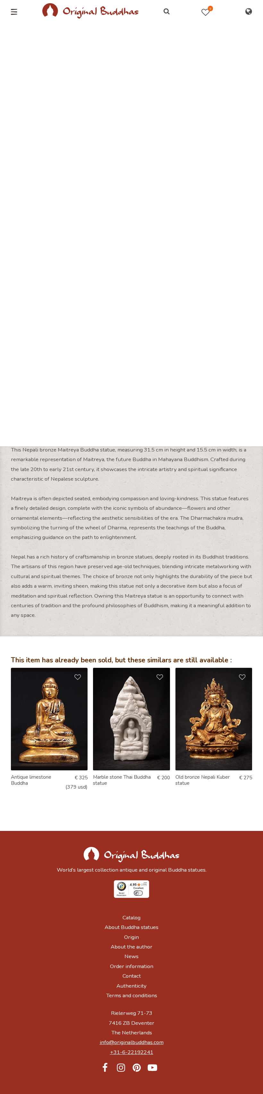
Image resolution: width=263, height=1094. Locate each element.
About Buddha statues (131, 927)
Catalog (131, 917)
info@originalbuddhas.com (132, 1042)
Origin (131, 937)
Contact (132, 976)
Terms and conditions (131, 995)
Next (247, 131)
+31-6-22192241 (131, 1052)
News (131, 956)
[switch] (138, 893)
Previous (15, 131)
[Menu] (145, 884)
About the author (131, 946)
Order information (131, 966)
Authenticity (131, 986)
